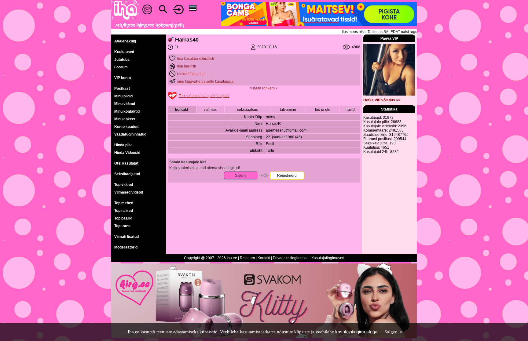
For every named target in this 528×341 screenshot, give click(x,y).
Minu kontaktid (127, 111)
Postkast (122, 88)
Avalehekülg (125, 41)
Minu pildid (123, 96)
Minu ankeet (124, 119)
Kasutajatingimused (327, 258)
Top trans (122, 226)
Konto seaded (126, 127)
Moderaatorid (126, 247)
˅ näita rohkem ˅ (264, 88)
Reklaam (247, 258)
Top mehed (123, 203)
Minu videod (124, 104)
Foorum (121, 67)
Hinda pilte (123, 145)
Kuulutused (124, 52)
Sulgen (391, 331)
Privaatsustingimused (291, 258)
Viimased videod (128, 192)
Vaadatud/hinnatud (130, 134)
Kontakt (264, 258)
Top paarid (123, 218)
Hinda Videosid (127, 153)
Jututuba (122, 59)
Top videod (123, 185)
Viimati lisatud (126, 236)
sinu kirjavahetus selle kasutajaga (205, 81)
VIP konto (122, 78)
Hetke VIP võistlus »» (381, 100)
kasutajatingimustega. (357, 331)
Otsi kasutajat (126, 163)
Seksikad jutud (127, 174)
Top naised (123, 211)
